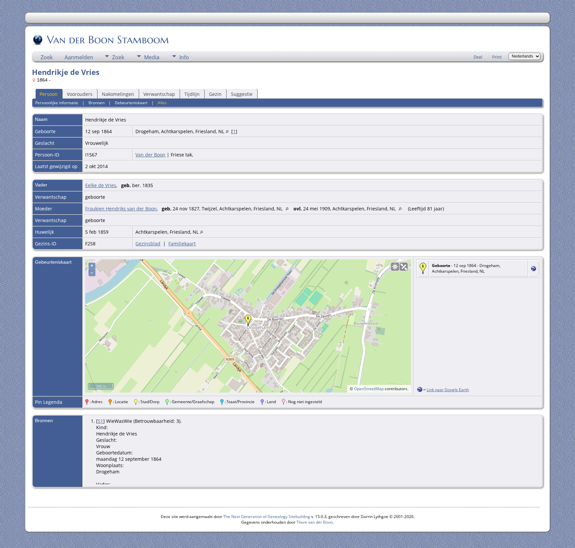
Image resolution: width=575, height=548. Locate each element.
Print (497, 57)
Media (151, 57)
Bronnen (96, 103)
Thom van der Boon (314, 522)
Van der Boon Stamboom (108, 39)
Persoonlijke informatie (56, 103)
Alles (162, 103)
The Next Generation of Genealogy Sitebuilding (266, 516)
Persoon (49, 94)
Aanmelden (79, 57)
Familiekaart (182, 243)
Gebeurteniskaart (131, 103)
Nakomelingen (118, 94)
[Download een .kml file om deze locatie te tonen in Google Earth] (533, 269)
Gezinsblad (147, 243)
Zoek (47, 57)
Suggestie (242, 94)
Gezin (215, 94)
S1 (100, 421)
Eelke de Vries (100, 185)
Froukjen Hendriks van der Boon (121, 208)
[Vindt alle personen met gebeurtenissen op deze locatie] (227, 131)
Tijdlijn (192, 94)
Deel (478, 57)
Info (184, 57)
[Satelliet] (404, 267)
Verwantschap (159, 94)
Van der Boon (150, 154)
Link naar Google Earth (448, 390)
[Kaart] (395, 267)
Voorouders (80, 94)
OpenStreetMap (369, 389)
